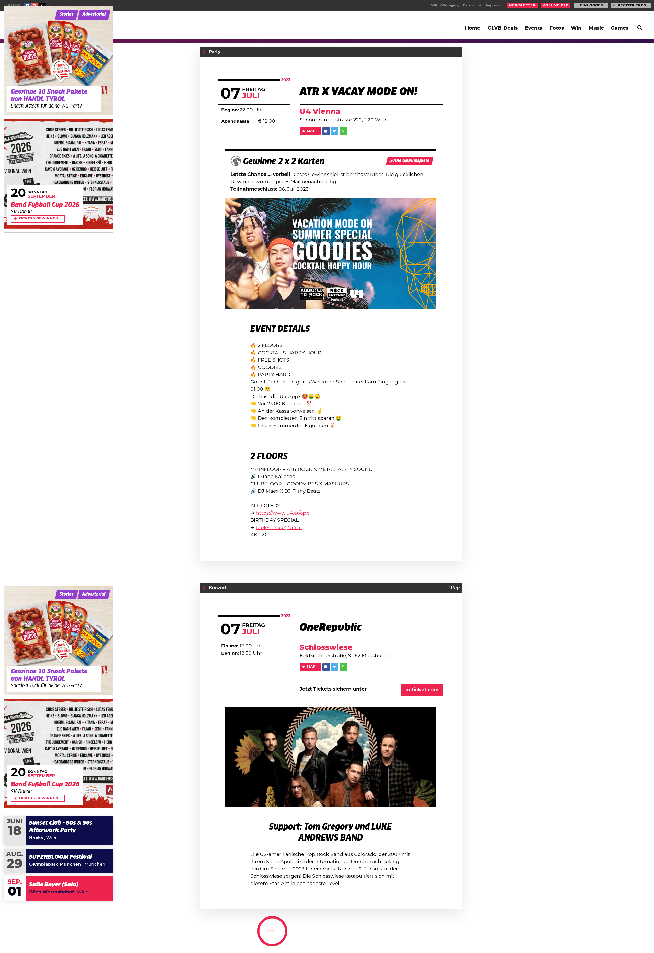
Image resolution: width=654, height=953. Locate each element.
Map (311, 131)
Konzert (218, 588)
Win (576, 28)
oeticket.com (422, 690)
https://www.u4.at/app (283, 513)
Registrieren (632, 5)
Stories (67, 14)
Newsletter (522, 5)
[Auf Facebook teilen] (326, 131)
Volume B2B (555, 5)
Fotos (557, 28)
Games (619, 28)
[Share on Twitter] (334, 131)
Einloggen (591, 5)
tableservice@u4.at (279, 527)
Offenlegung (449, 5)
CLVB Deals (503, 28)
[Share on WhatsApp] (343, 131)
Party (214, 52)
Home (472, 28)
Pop (455, 588)
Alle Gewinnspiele (411, 161)
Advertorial (94, 14)
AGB (434, 5)
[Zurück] (204, 52)
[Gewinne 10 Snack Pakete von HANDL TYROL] (58, 60)
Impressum (495, 5)
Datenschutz (473, 5)
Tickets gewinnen (39, 218)
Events (533, 28)
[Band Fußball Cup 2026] (58, 174)
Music (596, 28)
